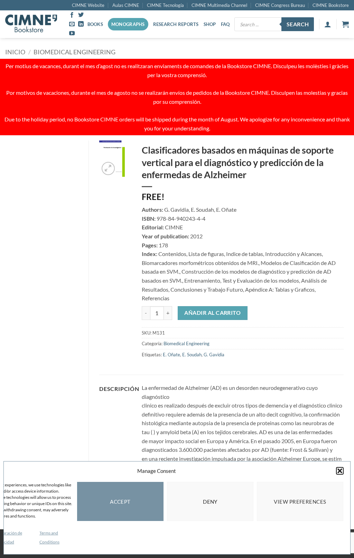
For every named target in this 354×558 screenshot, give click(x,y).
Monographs (128, 24)
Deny (210, 501)
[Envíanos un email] (72, 24)
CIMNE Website (88, 5)
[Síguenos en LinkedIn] (81, 24)
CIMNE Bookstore (331, 5)
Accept (120, 501)
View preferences (300, 501)
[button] (339, 470)
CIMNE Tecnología (165, 5)
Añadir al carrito (212, 313)
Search (298, 24)
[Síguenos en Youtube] (72, 33)
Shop (210, 24)
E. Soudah (192, 354)
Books (95, 24)
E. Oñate (171, 354)
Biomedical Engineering (74, 52)
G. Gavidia (214, 354)
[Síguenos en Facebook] (72, 15)
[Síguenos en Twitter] (81, 15)
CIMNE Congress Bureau (280, 5)
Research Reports (176, 24)
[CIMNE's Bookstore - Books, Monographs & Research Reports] (31, 24)
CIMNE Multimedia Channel (219, 5)
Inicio (15, 52)
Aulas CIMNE (125, 5)
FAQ (225, 24)
